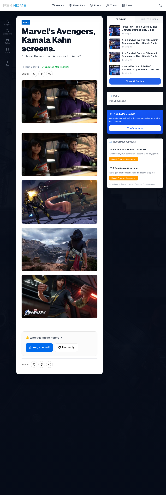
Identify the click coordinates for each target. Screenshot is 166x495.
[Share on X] (34, 74)
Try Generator (135, 128)
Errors (97, 5)
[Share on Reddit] (49, 74)
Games (60, 5)
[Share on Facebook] (41, 74)
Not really (68, 347)
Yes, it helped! (41, 347)
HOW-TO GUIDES (149, 19)
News (129, 5)
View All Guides (135, 81)
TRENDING (121, 19)
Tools (113, 5)
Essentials (79, 5)
